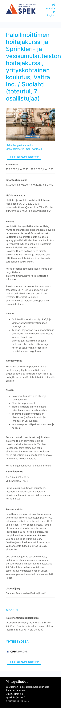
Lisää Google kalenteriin (19, 145)
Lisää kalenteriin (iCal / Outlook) (24, 148)
